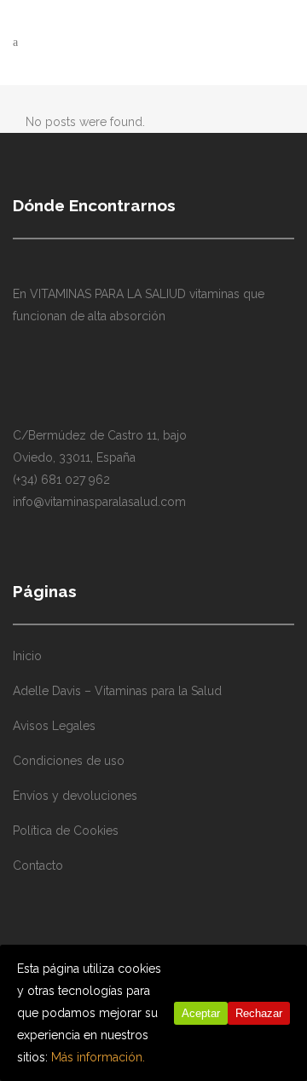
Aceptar (201, 1013)
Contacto (38, 865)
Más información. (98, 1057)
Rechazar (258, 1013)
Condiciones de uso (69, 761)
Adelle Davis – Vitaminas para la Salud (117, 691)
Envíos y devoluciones (75, 795)
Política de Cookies (66, 830)
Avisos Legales (54, 726)
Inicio (27, 656)
